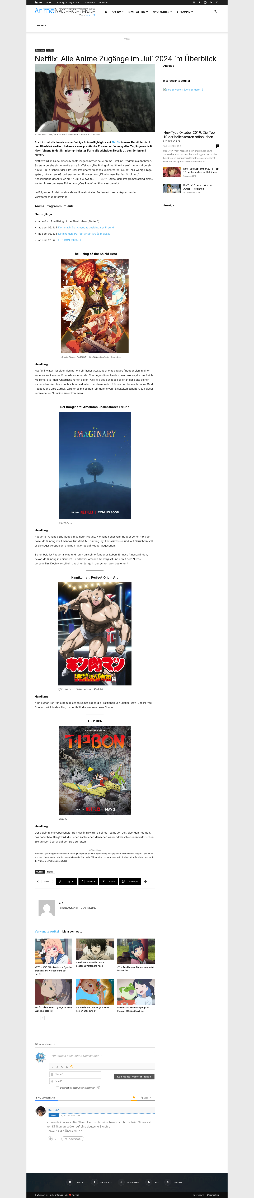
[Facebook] (199, 2)
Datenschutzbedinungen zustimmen (77, 1087)
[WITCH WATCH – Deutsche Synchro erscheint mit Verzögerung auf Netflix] (53, 951)
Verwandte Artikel (47, 931)
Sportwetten (137, 11)
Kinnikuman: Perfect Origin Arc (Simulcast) (84, 233)
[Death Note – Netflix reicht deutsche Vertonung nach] (95, 949)
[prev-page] (37, 1018)
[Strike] (67, 1067)
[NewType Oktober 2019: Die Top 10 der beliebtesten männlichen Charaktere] (191, 108)
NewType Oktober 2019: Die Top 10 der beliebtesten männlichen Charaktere (189, 137)
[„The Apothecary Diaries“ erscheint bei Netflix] (136, 951)
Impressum (90, 2)
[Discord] (193, 2)
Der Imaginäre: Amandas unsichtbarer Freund (86, 227)
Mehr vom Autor (72, 931)
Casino (116, 11)
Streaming (183, 11)
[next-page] (42, 1018)
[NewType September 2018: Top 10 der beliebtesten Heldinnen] (172, 172)
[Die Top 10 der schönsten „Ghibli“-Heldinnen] (172, 188)
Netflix (50, 50)
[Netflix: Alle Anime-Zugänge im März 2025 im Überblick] (53, 992)
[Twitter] (216, 2)
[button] (215, 12)
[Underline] (62, 1067)
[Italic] (57, 1067)
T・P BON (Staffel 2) (70, 240)
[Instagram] (205, 2)
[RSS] (211, 2)
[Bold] (52, 1067)
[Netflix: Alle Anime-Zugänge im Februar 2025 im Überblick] (136, 992)
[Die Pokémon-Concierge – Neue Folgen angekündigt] (95, 992)
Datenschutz (104, 2)
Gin (61, 902)
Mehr (40, 25)
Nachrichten (161, 11)
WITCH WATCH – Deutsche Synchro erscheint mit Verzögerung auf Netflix (53, 970)
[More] (145, 881)
